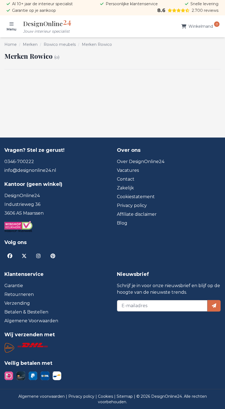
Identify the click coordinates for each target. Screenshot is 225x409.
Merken (30, 44)
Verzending (17, 303)
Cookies (106, 396)
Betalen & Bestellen (26, 312)
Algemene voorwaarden (42, 396)
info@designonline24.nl (30, 170)
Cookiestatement (136, 196)
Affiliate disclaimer (137, 214)
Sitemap (125, 396)
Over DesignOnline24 (140, 161)
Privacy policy (132, 205)
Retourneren (19, 294)
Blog (122, 223)
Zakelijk (125, 188)
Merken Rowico (97, 44)
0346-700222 (19, 161)
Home (10, 44)
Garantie (13, 285)
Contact (125, 179)
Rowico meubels (60, 44)
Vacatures (128, 170)
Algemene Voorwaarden (31, 320)
